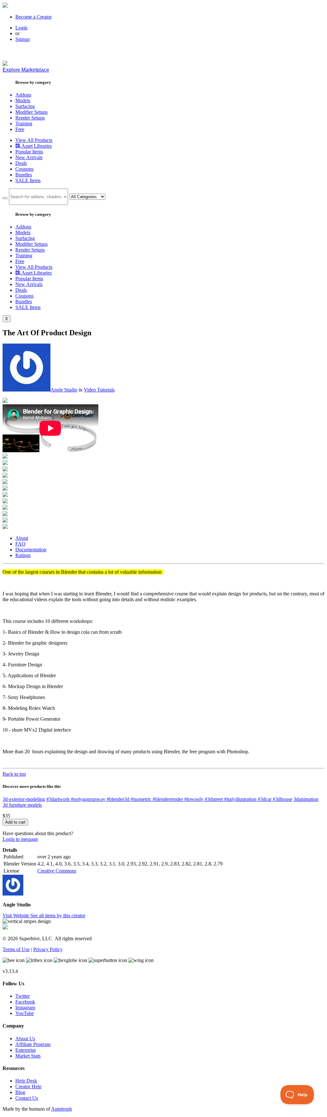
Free (19, 129)
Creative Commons (56, 870)
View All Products (33, 140)
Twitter (22, 996)
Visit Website (16, 915)
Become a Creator (33, 16)
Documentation (30, 549)
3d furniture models (22, 805)
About (21, 538)
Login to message (20, 839)
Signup (22, 39)
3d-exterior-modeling (24, 799)
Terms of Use (16, 949)
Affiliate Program (32, 1044)
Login (21, 27)
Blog (20, 1092)
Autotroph (61, 1109)
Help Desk (26, 1080)
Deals (21, 163)
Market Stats (28, 1056)
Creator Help (28, 1086)
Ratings (23, 555)
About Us (25, 1038)
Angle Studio (63, 389)
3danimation (305, 799)
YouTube (24, 1013)
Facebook (25, 1002)
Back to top (14, 774)
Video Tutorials (99, 389)
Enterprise (25, 1050)
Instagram (25, 1007)
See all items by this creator (57, 915)
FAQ (20, 544)
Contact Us (26, 1098)
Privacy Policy (48, 949)
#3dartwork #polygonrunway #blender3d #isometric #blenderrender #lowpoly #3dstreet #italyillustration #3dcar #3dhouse (169, 799)
